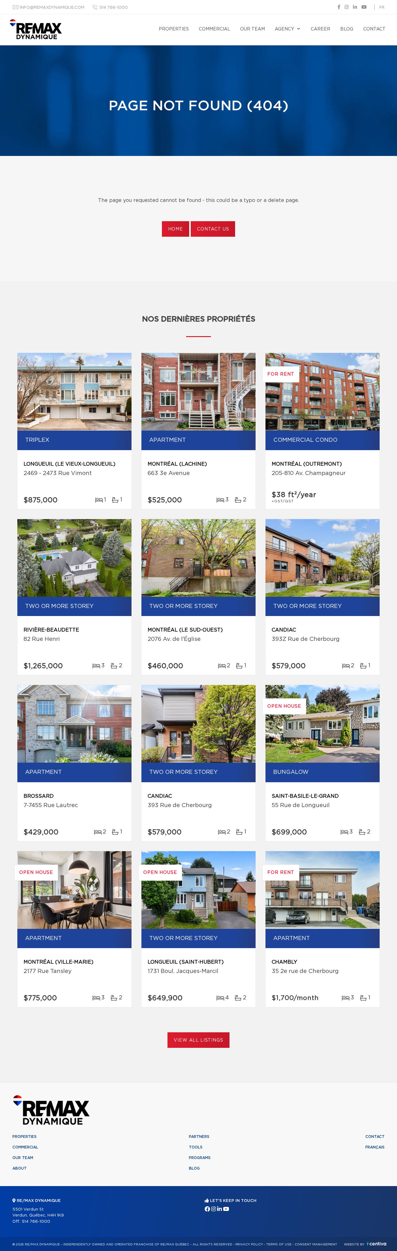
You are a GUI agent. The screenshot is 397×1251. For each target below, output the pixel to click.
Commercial (214, 29)
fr (382, 8)
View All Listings (198, 1040)
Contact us (213, 229)
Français (375, 1147)
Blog (346, 29)
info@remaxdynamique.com (52, 8)
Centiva (376, 1244)
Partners (199, 1137)
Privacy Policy (249, 1244)
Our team (252, 29)
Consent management (316, 1244)
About (19, 1168)
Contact (374, 29)
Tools (196, 1147)
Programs (200, 1158)
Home (175, 229)
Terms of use (279, 1244)
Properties (174, 29)
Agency (284, 29)
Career (320, 29)
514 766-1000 (113, 8)
